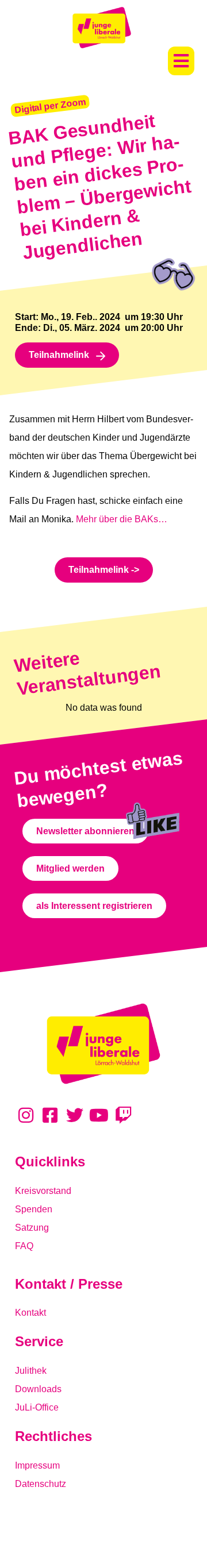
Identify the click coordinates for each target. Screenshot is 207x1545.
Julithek (31, 1371)
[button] (181, 61)
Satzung (32, 1227)
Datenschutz (40, 1484)
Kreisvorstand (43, 1191)
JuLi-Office (37, 1407)
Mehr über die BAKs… (121, 519)
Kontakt (30, 1312)
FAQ (24, 1246)
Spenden (33, 1209)
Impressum (37, 1465)
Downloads (38, 1389)
